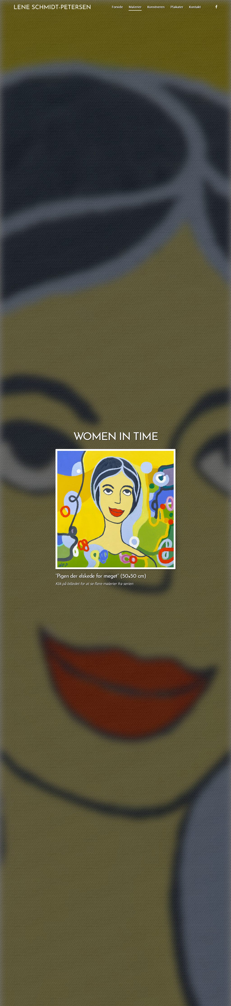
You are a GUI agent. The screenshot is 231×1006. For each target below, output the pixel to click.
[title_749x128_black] (50, 7)
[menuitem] (117, 7)
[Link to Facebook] (216, 6)
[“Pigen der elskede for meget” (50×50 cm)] (115, 509)
